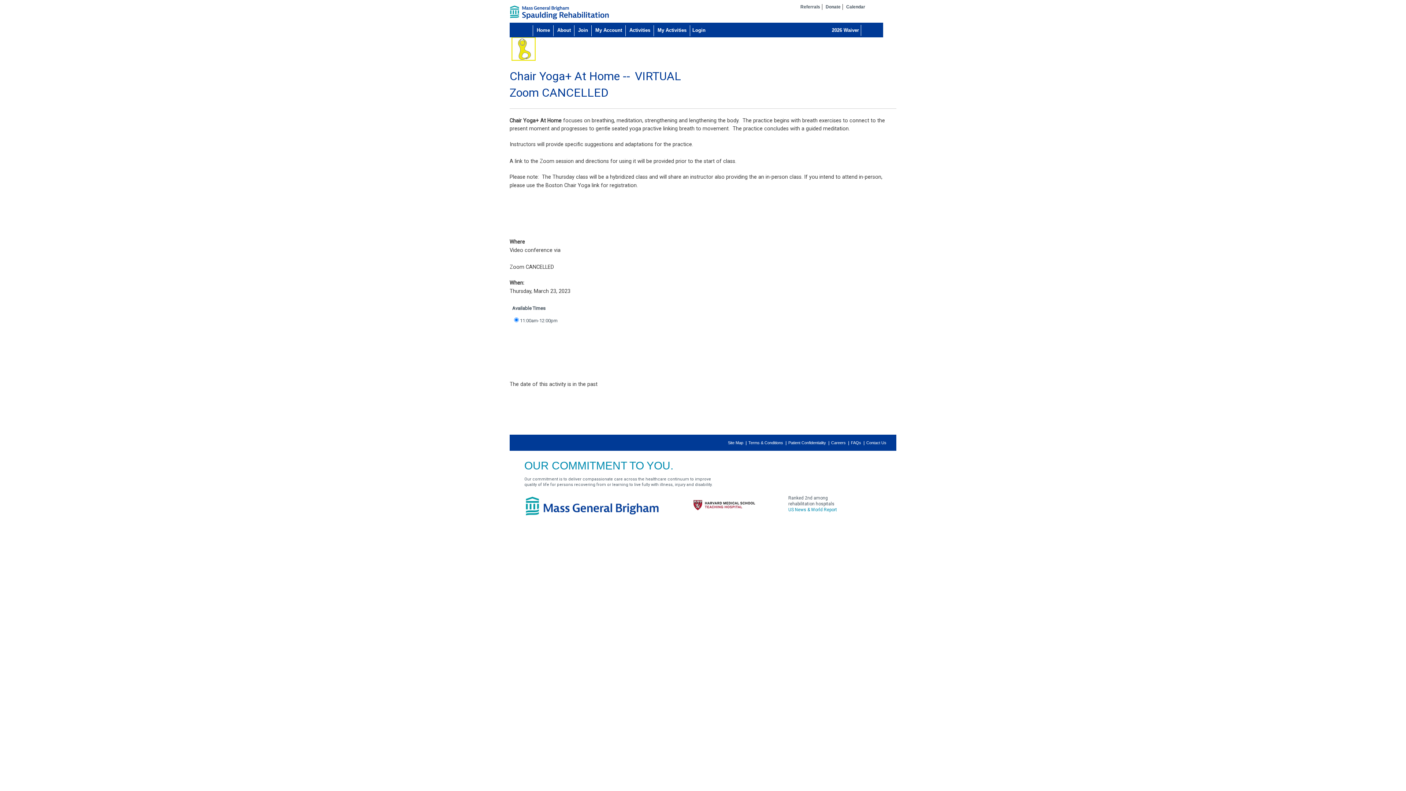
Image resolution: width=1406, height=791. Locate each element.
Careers (838, 443)
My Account (608, 30)
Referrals (810, 7)
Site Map (735, 443)
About (564, 30)
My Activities (672, 30)
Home (543, 30)
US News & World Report (812, 509)
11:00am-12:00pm (539, 320)
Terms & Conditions (765, 443)
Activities (639, 30)
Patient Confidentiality (807, 443)
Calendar (855, 7)
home (559, 12)
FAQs (856, 443)
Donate (833, 7)
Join (583, 30)
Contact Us (876, 443)
